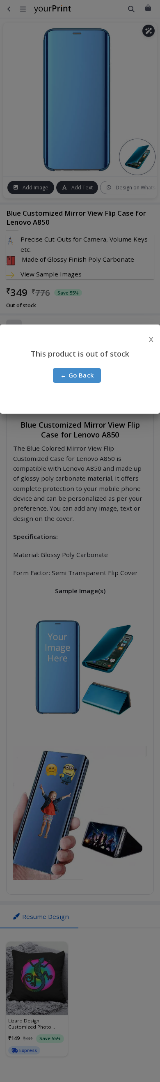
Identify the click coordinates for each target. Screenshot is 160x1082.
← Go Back (77, 375)
